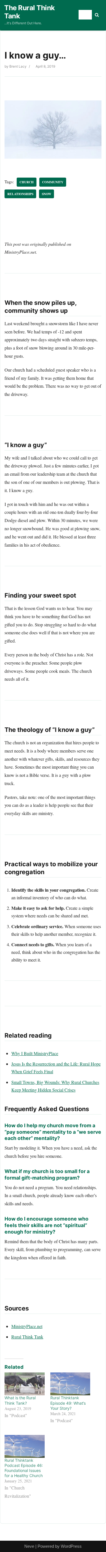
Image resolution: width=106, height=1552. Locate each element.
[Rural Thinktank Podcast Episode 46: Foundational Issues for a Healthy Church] (25, 1446)
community (52, 182)
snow (46, 193)
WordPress (71, 1546)
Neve (29, 1546)
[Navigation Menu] (85, 15)
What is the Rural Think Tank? (20, 1400)
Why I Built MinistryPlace (34, 1053)
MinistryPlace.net (26, 1326)
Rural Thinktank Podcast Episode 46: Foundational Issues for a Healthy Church (24, 1468)
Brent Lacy (18, 66)
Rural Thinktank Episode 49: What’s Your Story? (68, 1402)
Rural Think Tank (27, 1337)
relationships (20, 193)
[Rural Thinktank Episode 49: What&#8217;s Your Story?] (70, 1383)
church (27, 182)
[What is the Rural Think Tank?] (25, 1383)
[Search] (97, 15)
